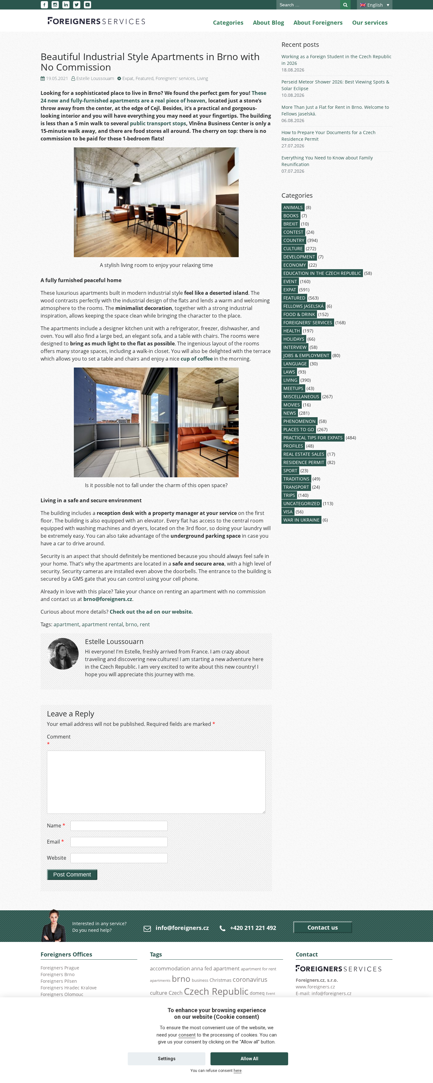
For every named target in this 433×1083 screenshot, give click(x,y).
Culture (293, 248)
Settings (167, 1058)
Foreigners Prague (60, 968)
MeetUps (293, 388)
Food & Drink (299, 314)
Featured (144, 78)
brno (131, 624)
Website (56, 857)
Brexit (290, 224)
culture (158, 992)
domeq (257, 993)
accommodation (170, 968)
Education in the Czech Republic (322, 273)
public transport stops (158, 123)
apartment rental (102, 624)
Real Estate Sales (303, 454)
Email (55, 841)
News (289, 413)
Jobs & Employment (306, 355)
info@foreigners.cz (182, 927)
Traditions (296, 479)
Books (291, 216)
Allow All (249, 1058)
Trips (289, 495)
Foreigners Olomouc (62, 994)
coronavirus (250, 979)
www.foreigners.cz (315, 987)
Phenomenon (299, 421)
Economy (294, 265)
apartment (66, 624)
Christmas (220, 980)
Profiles (293, 446)
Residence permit (303, 462)
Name (56, 825)
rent (145, 624)
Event (290, 281)
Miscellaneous (301, 396)
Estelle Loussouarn (95, 78)
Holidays (293, 339)
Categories (228, 22)
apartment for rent (258, 969)
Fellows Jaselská (303, 306)
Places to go (298, 429)
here (238, 1070)
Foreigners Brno (57, 974)
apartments (160, 980)
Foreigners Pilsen (59, 981)
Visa (288, 512)
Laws (289, 372)
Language (295, 364)
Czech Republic (216, 991)
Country (293, 240)
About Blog (268, 22)
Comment (58, 740)
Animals (293, 207)
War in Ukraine (301, 520)
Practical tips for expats (313, 438)
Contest (293, 232)
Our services (370, 22)
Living (202, 78)
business (200, 980)
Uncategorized (301, 503)
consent (187, 1035)
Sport (290, 470)
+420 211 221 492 (253, 927)
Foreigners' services (175, 78)
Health (291, 331)
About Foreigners (318, 22)
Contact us (322, 927)
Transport (296, 487)
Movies (291, 405)
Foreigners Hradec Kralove (69, 988)
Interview (295, 347)
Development (299, 257)
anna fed (201, 968)
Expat (127, 78)
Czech (176, 992)
